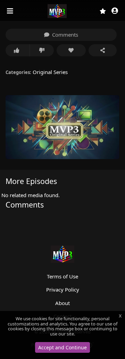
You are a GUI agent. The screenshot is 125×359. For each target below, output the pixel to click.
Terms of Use (62, 276)
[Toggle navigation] (10, 11)
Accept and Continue (62, 347)
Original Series (50, 71)
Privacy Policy (62, 289)
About (62, 303)
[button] (115, 11)
